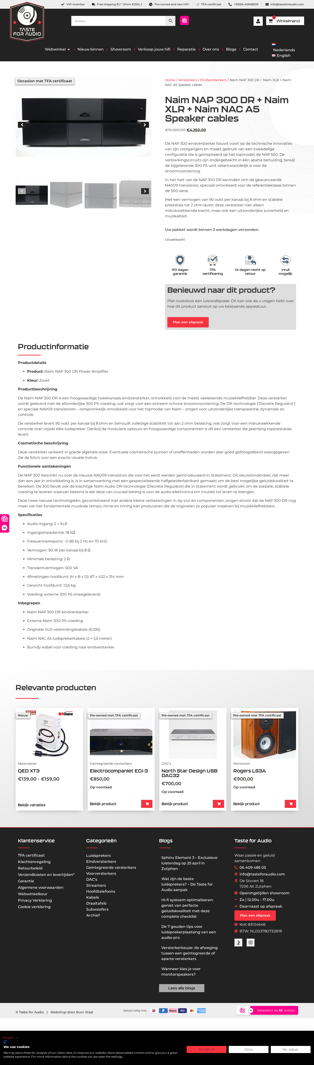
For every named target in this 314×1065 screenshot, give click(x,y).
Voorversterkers (101, 873)
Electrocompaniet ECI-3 (119, 770)
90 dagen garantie (180, 271)
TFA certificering (213, 271)
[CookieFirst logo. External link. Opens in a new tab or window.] (5, 1042)
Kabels (92, 897)
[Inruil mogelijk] (285, 260)
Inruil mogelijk (285, 271)
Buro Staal (84, 1012)
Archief (93, 915)
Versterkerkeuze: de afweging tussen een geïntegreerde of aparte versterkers (189, 953)
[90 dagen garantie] (180, 260)
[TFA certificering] (212, 260)
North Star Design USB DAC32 (189, 773)
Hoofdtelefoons (100, 891)
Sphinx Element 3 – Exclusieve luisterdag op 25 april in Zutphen (189, 863)
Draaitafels (96, 903)
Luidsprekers (98, 855)
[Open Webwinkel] (69, 49)
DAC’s (91, 879)
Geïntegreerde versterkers (111, 867)
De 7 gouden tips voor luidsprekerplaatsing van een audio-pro (188, 932)
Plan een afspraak (188, 322)
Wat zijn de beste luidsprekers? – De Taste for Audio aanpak (187, 884)
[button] (22, 125)
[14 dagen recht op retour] (250, 260)
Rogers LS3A (249, 770)
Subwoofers (97, 909)
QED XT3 (29, 770)
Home (170, 80)
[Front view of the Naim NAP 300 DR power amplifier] (83, 116)
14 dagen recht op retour (250, 271)
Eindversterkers (213, 80)
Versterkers (187, 80)
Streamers (96, 885)
